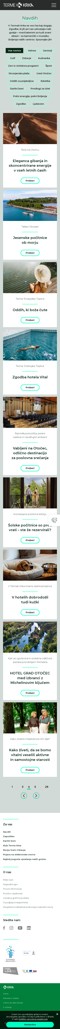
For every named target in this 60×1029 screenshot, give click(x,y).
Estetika (45, 80)
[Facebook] (4, 928)
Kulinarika (44, 58)
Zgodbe (21, 103)
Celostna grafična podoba (16, 898)
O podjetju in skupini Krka (15, 902)
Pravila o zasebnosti (12, 893)
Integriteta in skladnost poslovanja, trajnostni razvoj (28, 907)
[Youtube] (20, 928)
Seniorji (47, 50)
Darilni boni (17, 88)
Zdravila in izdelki (11, 998)
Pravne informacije (12, 889)
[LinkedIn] (29, 928)
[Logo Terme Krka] (18, 5)
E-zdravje (7, 1007)
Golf (12, 58)
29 (46, 786)
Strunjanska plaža (19, 73)
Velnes (32, 50)
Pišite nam (8, 880)
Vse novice (14, 50)
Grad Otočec (44, 73)
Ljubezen (38, 103)
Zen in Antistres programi (23, 65)
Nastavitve (30, 1024)
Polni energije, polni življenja (30, 96)
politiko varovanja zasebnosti (33, 1019)
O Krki (5, 994)
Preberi (30, 180)
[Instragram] (11, 928)
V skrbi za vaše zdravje (13, 1003)
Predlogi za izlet (40, 88)
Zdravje (26, 58)
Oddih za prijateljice (22, 80)
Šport (49, 65)
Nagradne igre (10, 884)
